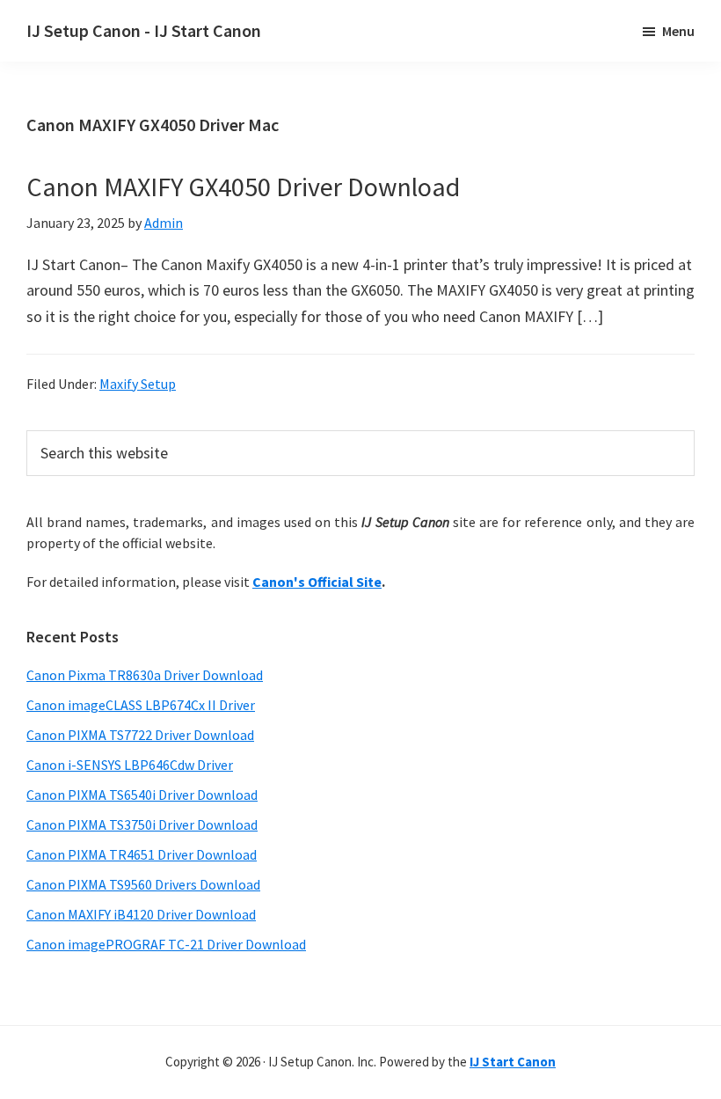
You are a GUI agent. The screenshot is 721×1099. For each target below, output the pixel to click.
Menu (678, 31)
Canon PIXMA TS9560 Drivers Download (143, 884)
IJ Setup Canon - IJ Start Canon (143, 30)
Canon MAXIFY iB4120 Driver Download (141, 914)
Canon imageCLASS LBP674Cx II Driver (140, 705)
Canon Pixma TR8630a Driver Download (144, 675)
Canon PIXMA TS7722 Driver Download (140, 735)
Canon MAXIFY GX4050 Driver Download (243, 186)
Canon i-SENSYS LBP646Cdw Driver (129, 764)
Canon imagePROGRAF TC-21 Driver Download (166, 944)
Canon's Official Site (317, 581)
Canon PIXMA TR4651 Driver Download (141, 854)
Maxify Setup (137, 383)
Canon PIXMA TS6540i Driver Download (142, 794)
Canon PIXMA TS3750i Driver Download (142, 824)
